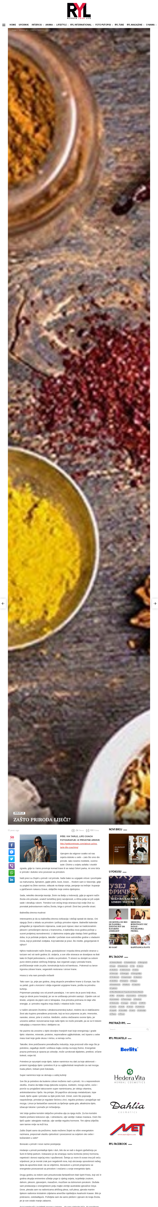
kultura (126, 984)
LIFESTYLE (61, 25)
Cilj (133, 966)
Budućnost (123, 966)
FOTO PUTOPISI (103, 25)
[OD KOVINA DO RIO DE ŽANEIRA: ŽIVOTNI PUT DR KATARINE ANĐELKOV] (118, 913)
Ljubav (114, 988)
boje (113, 966)
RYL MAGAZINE (134, 25)
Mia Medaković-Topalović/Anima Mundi (127, 992)
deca (141, 966)
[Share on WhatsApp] (12, 873)
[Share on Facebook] (12, 845)
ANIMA (49, 25)
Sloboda (114, 1003)
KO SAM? (113, 947)
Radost (138, 999)
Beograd (143, 962)
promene (114, 999)
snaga (125, 1003)
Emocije (114, 973)
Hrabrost (115, 977)
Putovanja (127, 999)
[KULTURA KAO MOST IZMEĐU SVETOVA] (129, 891)
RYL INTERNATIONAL (80, 25)
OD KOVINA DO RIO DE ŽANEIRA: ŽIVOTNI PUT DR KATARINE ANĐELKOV (118, 926)
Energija (125, 973)
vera (133, 1010)
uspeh (113, 1010)
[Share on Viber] (12, 866)
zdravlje (142, 1010)
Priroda (143, 995)
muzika (121, 995)
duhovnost (126, 970)
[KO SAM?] (118, 939)
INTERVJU (37, 25)
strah (122, 1007)
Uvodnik (123, 1010)
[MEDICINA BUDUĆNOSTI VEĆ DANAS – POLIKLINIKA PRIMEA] (140, 913)
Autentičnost (130, 962)
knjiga (134, 981)
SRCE (143, 1003)
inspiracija (127, 977)
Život (122, 1014)
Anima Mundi (116, 962)
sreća (113, 1007)
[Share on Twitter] (12, 859)
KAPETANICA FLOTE (140, 947)
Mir (112, 995)
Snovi (134, 1003)
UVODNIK (24, 25)
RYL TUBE (119, 25)
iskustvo (138, 977)
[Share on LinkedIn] (12, 880)
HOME (13, 25)
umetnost (140, 1007)
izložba (114, 981)
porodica (132, 995)
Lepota (137, 984)
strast (130, 1007)
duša (136, 970)
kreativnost (115, 984)
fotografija (137, 973)
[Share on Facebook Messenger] (12, 852)
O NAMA (150, 25)
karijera (125, 981)
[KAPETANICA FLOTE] (140, 939)
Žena (113, 1014)
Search (147, 1030)
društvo (114, 970)
